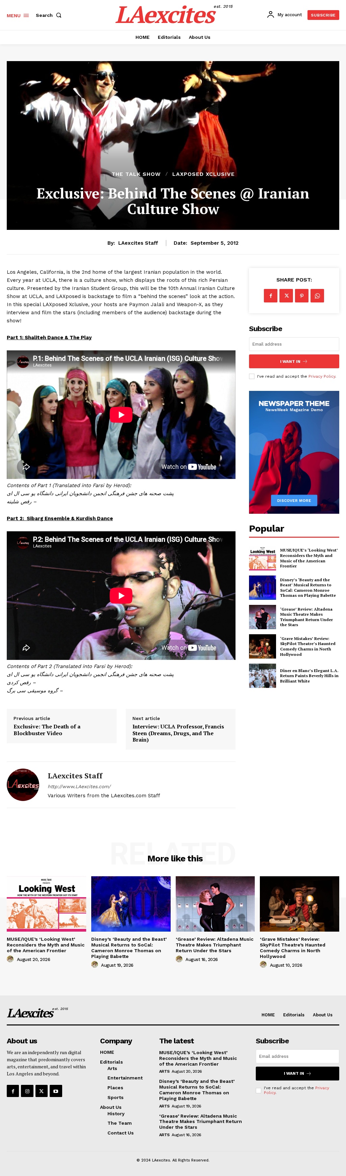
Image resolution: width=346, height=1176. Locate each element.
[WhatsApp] (317, 295)
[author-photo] (11, 959)
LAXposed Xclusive (203, 174)
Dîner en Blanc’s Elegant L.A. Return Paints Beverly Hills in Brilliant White (309, 676)
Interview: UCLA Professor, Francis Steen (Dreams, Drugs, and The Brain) (178, 733)
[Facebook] (270, 295)
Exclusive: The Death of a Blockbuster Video (47, 729)
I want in (290, 361)
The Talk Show (136, 174)
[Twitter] (286, 295)
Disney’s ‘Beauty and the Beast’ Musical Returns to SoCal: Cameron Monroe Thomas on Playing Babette (308, 587)
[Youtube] (56, 1091)
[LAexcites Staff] (23, 785)
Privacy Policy (321, 376)
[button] (50, 15)
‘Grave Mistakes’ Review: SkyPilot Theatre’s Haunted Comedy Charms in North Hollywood (308, 646)
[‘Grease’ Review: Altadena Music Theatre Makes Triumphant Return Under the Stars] (262, 617)
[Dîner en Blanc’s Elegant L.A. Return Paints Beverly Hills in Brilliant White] (262, 676)
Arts (164, 1071)
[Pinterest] (301, 295)
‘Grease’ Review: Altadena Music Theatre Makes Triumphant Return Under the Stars (306, 617)
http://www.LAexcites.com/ (79, 786)
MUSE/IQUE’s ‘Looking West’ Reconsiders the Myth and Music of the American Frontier (309, 557)
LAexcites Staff (138, 243)
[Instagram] (27, 1091)
